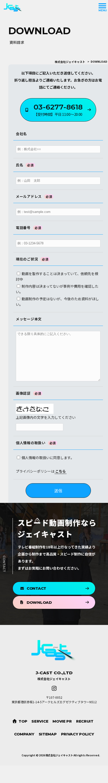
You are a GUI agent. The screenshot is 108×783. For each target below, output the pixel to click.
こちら (60, 471)
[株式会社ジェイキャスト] (50, 7)
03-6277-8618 (58, 109)
